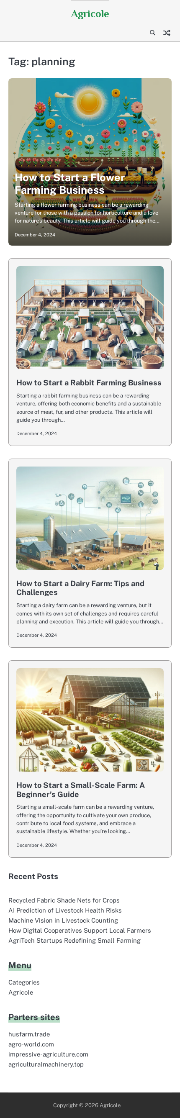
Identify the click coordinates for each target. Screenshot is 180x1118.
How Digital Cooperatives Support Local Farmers (79, 930)
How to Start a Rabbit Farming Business (89, 382)
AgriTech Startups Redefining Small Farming (74, 940)
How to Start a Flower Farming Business (70, 183)
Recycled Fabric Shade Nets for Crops (64, 900)
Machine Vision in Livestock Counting (63, 920)
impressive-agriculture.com (48, 1054)
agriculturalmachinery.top (46, 1064)
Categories (24, 982)
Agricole (90, 14)
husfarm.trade (29, 1034)
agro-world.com (31, 1044)
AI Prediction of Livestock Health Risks (65, 910)
